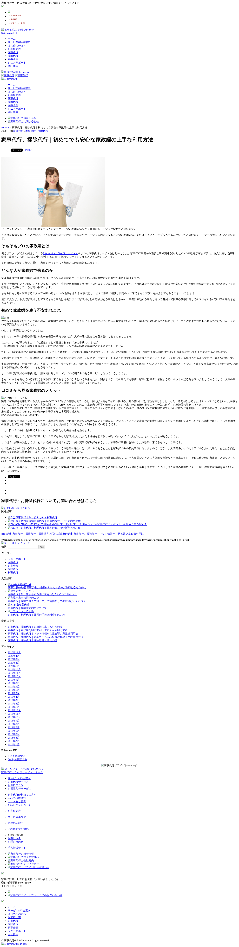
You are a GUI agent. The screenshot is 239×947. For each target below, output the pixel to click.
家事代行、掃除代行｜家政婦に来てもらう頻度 (35, 626)
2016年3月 (14, 737)
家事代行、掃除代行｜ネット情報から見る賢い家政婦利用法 (43, 633)
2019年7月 (14, 686)
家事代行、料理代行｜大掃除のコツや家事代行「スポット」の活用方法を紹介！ (100, 524)
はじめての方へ (17, 45)
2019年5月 (14, 693)
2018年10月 (14, 717)
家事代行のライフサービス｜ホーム (22, 772)
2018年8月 (14, 724)
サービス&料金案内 (19, 42)
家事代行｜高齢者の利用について (27, 608)
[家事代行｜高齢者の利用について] (18, 604)
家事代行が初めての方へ (22, 794)
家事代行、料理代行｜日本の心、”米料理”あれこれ (50, 527)
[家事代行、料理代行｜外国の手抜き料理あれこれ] (21, 611)
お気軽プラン (15, 785)
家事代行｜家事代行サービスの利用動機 (57, 521)
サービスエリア (17, 816)
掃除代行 (13, 55)
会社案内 (13, 66)
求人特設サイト (17, 847)
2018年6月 (14, 730)
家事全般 (13, 59)
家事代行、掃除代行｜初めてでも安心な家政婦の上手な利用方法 (45, 637)
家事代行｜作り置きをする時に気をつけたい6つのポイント (42, 594)
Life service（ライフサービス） (60, 253)
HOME (5, 127)
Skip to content (9, 33)
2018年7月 (14, 727)
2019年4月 (14, 696)
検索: (4, 546)
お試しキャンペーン (19, 804)
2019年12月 (14, 669)
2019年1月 (14, 707)
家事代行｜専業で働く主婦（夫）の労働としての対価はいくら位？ (47, 601)
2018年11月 (14, 713)
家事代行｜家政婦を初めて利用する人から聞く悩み (38, 630)
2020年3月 (14, 659)
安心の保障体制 (17, 798)
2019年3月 (14, 700)
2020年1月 (14, 666)
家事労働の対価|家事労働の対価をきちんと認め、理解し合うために (47, 587)
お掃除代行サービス (19, 788)
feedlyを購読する (17, 759)
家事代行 (13, 52)
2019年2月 (14, 703)
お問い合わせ (26, 29)
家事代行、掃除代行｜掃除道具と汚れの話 (31, 533)
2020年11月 (14, 652)
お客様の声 (14, 49)
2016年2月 (14, 741)
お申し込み (11, 29)
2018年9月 (14, 720)
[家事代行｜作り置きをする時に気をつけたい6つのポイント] (21, 591)
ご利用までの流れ (18, 829)
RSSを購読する (17, 756)
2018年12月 (14, 710)
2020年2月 (14, 662)
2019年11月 (14, 672)
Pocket (28, 150)
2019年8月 (14, 683)
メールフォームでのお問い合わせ (24, 769)
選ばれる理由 (15, 823)
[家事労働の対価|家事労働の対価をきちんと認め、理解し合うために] (19, 584)
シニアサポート (17, 62)
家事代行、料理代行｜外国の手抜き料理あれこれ (36, 614)
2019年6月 (14, 690)
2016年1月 (14, 744)
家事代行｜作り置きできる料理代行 (36, 517)
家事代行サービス (18, 781)
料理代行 (13, 572)
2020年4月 (14, 655)
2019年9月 (14, 679)
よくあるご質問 (17, 801)
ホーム (12, 38)
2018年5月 (14, 734)
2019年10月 (14, 676)
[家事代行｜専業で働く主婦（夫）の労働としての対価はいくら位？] (23, 597)
